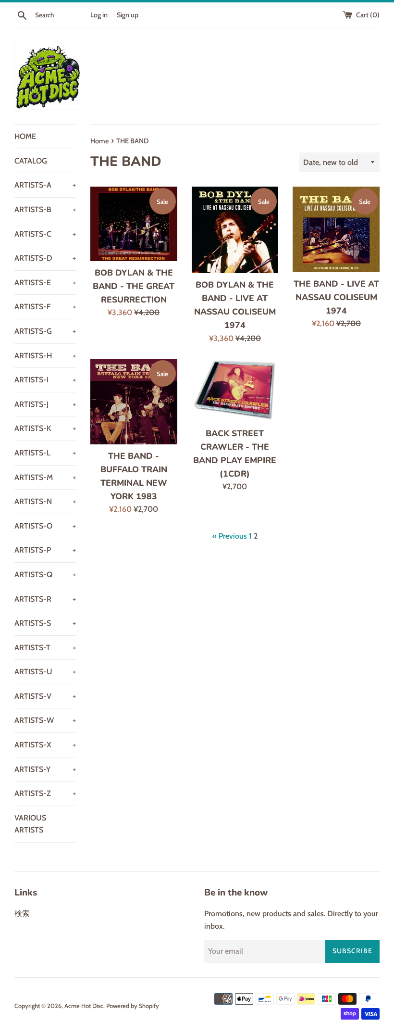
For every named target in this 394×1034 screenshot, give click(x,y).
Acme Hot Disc (83, 1005)
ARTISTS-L (45, 452)
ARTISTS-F (45, 306)
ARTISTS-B (45, 209)
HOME (25, 136)
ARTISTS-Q (45, 574)
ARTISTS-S (45, 623)
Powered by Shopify (132, 1005)
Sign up (127, 15)
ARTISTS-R (45, 599)
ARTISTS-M (45, 477)
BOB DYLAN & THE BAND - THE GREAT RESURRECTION (133, 286)
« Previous (229, 536)
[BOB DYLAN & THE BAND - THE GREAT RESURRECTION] (133, 224)
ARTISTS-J (45, 404)
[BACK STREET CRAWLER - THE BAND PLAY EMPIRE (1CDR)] (235, 390)
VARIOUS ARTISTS (30, 824)
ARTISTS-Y (45, 769)
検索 (22, 913)
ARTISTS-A (45, 184)
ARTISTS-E (45, 282)
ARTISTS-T (45, 647)
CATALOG (30, 160)
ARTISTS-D (45, 258)
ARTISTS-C (45, 234)
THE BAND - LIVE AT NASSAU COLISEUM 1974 (336, 297)
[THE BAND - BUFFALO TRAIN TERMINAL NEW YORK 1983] (133, 401)
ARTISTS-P (45, 550)
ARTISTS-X (45, 744)
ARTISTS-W (45, 720)
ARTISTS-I (45, 379)
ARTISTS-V (45, 696)
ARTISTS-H (45, 355)
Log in (99, 15)
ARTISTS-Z (45, 793)
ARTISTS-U (45, 671)
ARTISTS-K (45, 428)
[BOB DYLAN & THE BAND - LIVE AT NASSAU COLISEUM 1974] (235, 230)
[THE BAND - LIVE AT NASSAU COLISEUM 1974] (336, 229)
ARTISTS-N (45, 501)
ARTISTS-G (45, 331)
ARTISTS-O (45, 525)
